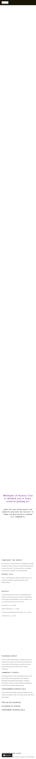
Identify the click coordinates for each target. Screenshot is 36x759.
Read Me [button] (8, 755)
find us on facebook (11, 702)
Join (18, 249)
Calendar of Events (11, 706)
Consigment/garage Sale (13, 710)
